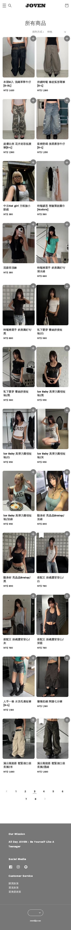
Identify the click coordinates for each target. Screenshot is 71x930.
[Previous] (7, 791)
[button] (4, 5)
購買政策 (14, 883)
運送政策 (14, 887)
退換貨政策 (15, 891)
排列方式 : (38, 31)
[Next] (45, 799)
